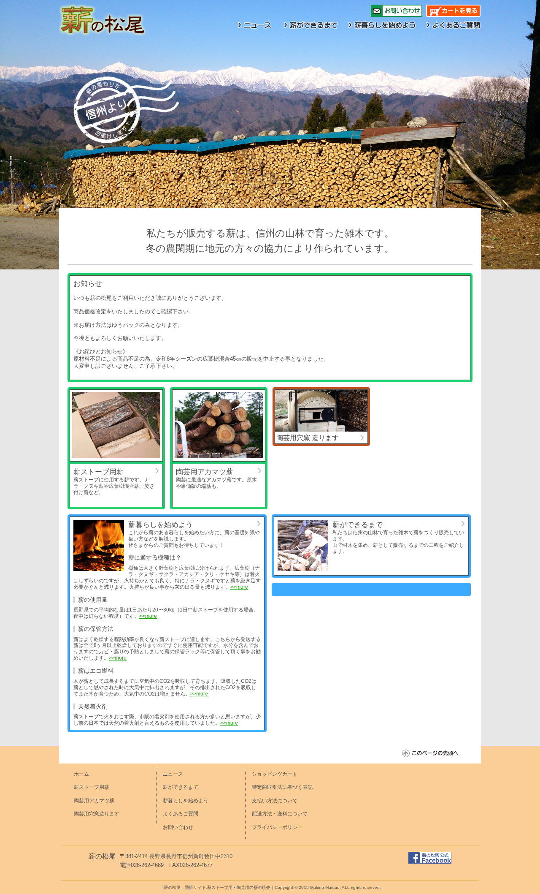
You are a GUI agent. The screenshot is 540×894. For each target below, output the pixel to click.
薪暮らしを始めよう (160, 524)
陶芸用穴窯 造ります (307, 437)
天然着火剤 (93, 706)
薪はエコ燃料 (95, 670)
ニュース (173, 774)
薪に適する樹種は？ (154, 557)
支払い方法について (274, 800)
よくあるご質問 (180, 813)
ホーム (81, 774)
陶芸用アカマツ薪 (204, 471)
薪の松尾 (102, 856)
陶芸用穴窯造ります (96, 813)
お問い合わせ (178, 827)
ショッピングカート (274, 774)
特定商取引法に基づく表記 (282, 787)
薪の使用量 (93, 599)
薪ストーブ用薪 (98, 471)
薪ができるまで (357, 524)
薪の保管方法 (95, 629)
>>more (239, 587)
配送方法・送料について (280, 813)
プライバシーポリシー (277, 827)
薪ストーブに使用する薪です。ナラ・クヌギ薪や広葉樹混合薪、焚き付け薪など (113, 486)
